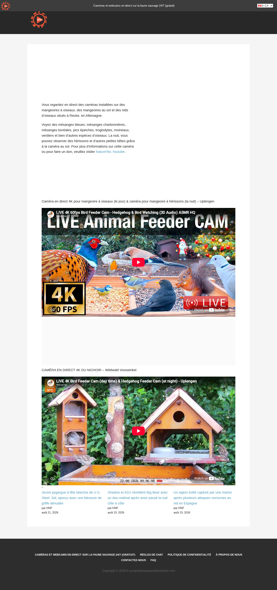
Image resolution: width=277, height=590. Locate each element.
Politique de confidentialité (189, 554)
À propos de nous (229, 554)
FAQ (153, 560)
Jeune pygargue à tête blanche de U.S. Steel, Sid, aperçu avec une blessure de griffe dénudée (72, 498)
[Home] (5, 5)
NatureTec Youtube (110, 152)
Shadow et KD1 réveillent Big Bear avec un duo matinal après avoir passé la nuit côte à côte (138, 498)
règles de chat (151, 554)
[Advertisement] (138, 67)
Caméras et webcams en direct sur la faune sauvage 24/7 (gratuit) (85, 554)
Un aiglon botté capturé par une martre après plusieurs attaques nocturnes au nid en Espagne (203, 498)
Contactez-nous (133, 560)
